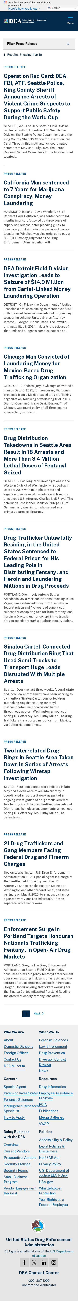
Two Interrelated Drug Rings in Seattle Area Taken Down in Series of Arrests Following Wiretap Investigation (39, 764)
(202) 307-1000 (39, 1280)
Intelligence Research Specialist (21, 1108)
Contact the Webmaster (39, 1285)
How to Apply (14, 1117)
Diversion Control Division (52, 1061)
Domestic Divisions (18, 1046)
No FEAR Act (49, 1158)
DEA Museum (14, 1066)
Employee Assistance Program (56, 1095)
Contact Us (12, 1059)
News (43, 1071)
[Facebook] (24, 1262)
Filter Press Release (22, 43)
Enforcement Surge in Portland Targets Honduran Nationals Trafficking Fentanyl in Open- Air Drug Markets (38, 943)
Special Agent (15, 1087)
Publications (48, 1111)
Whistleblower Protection (50, 1190)
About (8, 1040)
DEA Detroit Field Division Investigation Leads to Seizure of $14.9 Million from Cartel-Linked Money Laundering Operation (37, 282)
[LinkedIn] (43, 1262)
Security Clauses (17, 1164)
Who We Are (14, 1032)
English (55, 7)
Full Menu (70, 21)
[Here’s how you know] (39, 5)
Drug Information (52, 1087)
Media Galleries (51, 1117)
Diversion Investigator (21, 1093)
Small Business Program (15, 1179)
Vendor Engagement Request (20, 1190)
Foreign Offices (16, 1053)
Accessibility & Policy (56, 1140)
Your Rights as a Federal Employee (53, 1202)
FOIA (43, 1105)
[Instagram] (53, 1262)
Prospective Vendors (20, 1158)
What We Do (49, 1032)
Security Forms (16, 1170)
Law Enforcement (53, 1046)
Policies (45, 1132)
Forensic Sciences (53, 1040)
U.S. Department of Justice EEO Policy (54, 1172)
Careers (10, 1079)
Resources (48, 1079)
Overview (11, 1145)
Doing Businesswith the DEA (16, 1134)
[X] (34, 1262)
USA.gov (46, 1182)
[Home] (31, 21)
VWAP (44, 1124)
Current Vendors (17, 1151)
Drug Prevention (52, 1053)
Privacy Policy (50, 1164)
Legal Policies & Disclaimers (52, 1148)
